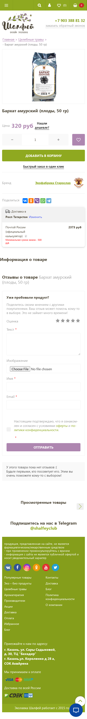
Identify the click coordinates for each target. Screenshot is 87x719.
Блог (7, 630)
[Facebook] (17, 567)
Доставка (10, 612)
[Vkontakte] (8, 567)
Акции (8, 606)
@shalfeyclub (43, 528)
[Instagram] (27, 567)
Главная (9, 39)
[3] (67, 320)
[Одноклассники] (31, 200)
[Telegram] (48, 200)
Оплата (9, 618)
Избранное (11, 624)
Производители (14, 601)
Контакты (52, 577)
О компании (54, 605)
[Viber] (36, 200)
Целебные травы (31, 39)
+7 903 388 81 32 (70, 20)
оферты (62, 425)
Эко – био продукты (17, 583)
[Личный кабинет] (49, 5)
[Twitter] (55, 567)
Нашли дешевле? (42, 125)
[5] (77, 320)
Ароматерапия (14, 595)
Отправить (43, 447)
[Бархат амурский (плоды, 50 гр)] (43, 76)
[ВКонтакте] (25, 200)
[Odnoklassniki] (36, 567)
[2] (62, 320)
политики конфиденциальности (45, 427)
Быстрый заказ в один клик (43, 166)
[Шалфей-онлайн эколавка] (18, 23)
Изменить (35, 217)
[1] (57, 320)
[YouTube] (46, 567)
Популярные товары (17, 577)
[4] (72, 320)
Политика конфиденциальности (60, 597)
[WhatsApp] (42, 200)
